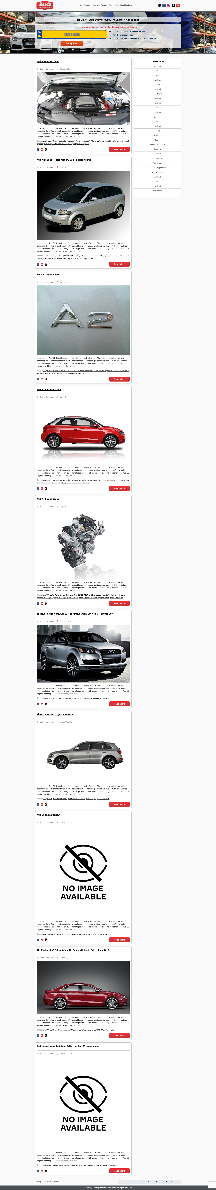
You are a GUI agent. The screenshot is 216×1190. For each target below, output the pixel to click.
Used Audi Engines (99, 5)
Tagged (40, 141)
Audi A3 (157, 126)
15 (162, 1182)
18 (175, 1182)
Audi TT (157, 117)
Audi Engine (157, 163)
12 (148, 1182)
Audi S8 (157, 103)
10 (138, 1182)
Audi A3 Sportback (157, 145)
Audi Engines (85, 5)
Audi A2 (157, 177)
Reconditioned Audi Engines (120, 5)
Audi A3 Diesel (157, 172)
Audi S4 (157, 181)
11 (143, 1182)
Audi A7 (157, 121)
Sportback (157, 94)
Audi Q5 (157, 131)
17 (171, 1182)
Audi (157, 75)
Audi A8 (157, 108)
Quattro (158, 140)
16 (166, 1182)
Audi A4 (157, 112)
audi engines (157, 158)
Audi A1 (157, 71)
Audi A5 (157, 89)
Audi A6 (157, 80)
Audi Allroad (157, 191)
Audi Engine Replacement (157, 168)
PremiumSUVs (157, 135)
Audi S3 (157, 154)
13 (152, 1182)
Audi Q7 (157, 85)
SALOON (157, 98)
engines (157, 149)
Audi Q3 (157, 66)
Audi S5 (157, 186)
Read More (119, 149)
